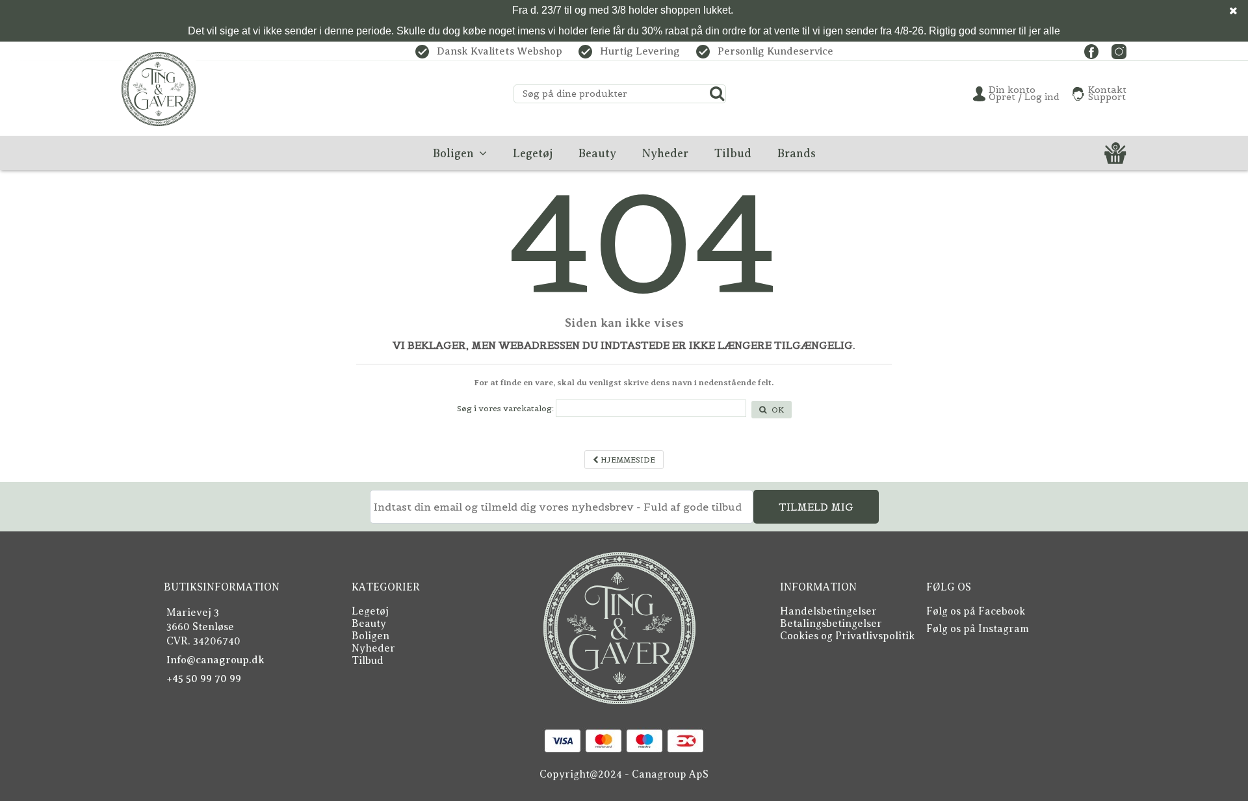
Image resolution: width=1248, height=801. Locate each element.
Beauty (369, 623)
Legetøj (370, 611)
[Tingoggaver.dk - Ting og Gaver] (159, 89)
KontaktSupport (1107, 93)
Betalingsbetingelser (831, 623)
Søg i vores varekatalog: (505, 408)
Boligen (370, 636)
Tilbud (368, 661)
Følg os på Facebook (975, 611)
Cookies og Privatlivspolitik (847, 636)
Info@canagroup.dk (215, 660)
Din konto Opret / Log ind (1024, 93)
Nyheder (373, 648)
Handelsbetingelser (828, 611)
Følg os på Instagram (977, 629)
